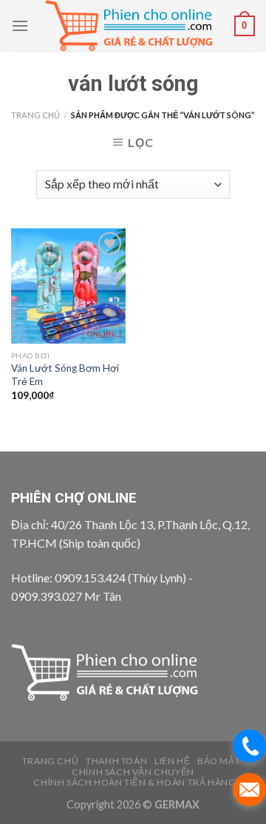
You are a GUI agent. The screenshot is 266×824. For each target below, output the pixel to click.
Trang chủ (35, 115)
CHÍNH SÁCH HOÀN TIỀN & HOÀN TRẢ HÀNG (134, 782)
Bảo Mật (218, 760)
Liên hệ (172, 760)
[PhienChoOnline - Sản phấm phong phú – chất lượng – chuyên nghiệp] (131, 26)
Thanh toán (116, 760)
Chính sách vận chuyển (133, 771)
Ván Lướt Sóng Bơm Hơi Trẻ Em (65, 374)
